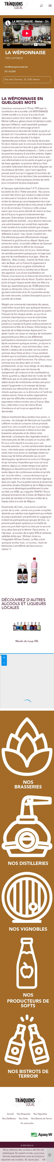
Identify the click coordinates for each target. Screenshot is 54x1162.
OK (44, 1160)
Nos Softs (23, 1119)
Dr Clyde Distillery (28, 641)
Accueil (10, 1114)
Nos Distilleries (9, 1119)
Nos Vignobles (40, 1114)
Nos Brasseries (23, 1114)
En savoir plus (27, 1123)
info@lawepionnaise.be (16, 67)
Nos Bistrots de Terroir (41, 1119)
